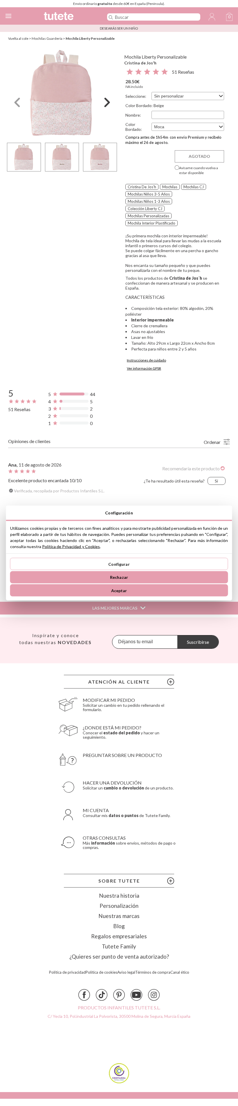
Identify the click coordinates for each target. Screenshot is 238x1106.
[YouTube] (136, 995)
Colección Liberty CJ (145, 208)
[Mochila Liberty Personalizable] (62, 94)
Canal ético (179, 972)
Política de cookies (101, 972)
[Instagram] (154, 995)
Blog (119, 926)
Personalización (119, 905)
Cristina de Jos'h (140, 62)
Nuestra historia (119, 895)
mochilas (169, 187)
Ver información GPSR (144, 368)
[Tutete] (67, 17)
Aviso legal (126, 972)
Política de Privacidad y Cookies (71, 546)
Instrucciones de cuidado (146, 360)
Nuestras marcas (119, 916)
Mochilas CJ (193, 187)
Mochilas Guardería (47, 38)
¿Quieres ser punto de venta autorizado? (119, 956)
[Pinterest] (119, 995)
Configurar (118, 563)
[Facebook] (84, 995)
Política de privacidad (67, 972)
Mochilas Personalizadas (148, 216)
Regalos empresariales (119, 936)
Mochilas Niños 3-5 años (149, 194)
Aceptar (119, 590)
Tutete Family (119, 946)
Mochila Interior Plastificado (151, 223)
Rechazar (119, 577)
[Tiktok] (101, 995)
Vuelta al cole (18, 38)
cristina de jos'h (142, 187)
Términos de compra (152, 972)
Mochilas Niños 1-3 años (149, 201)
